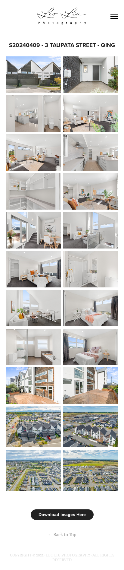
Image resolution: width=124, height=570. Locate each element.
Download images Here (62, 514)
